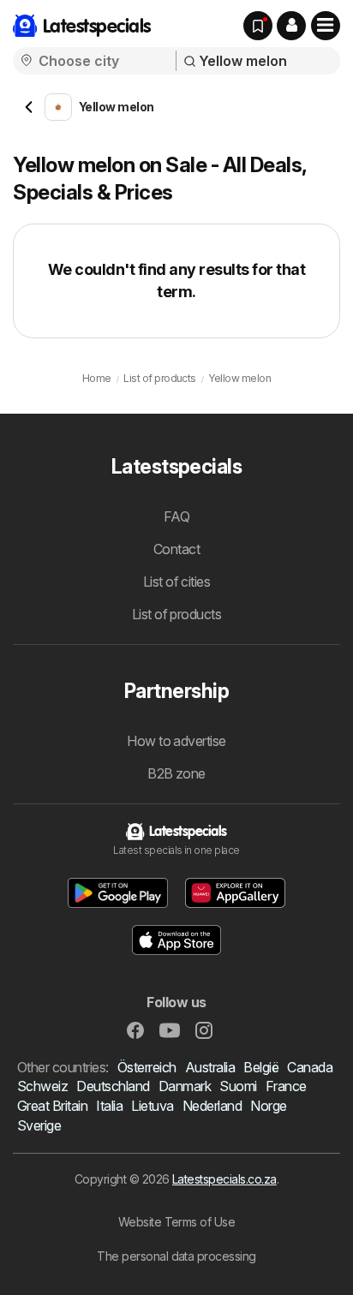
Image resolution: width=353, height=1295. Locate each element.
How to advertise (176, 740)
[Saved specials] (257, 25)
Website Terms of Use (177, 1221)
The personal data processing (176, 1256)
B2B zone (176, 773)
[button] (291, 25)
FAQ (176, 516)
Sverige (39, 1125)
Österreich (146, 1067)
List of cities (177, 581)
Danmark (185, 1086)
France (286, 1086)
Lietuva (152, 1105)
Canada (309, 1067)
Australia (210, 1067)
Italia (109, 1105)
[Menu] (325, 25)
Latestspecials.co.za (224, 1179)
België (260, 1067)
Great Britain (52, 1105)
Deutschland (112, 1086)
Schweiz (42, 1086)
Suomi (237, 1086)
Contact (176, 549)
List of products (177, 614)
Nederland (212, 1105)
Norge (268, 1105)
